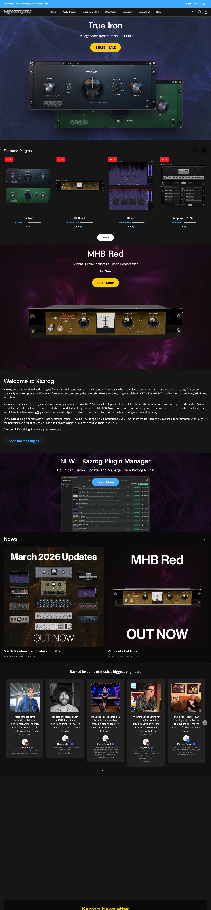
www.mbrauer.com (186, 757)
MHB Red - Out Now (122, 651)
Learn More (105, 282)
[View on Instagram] (25, 742)
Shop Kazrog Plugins (24, 440)
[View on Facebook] (186, 738)
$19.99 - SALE (105, 47)
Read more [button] (24, 734)
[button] (6, 722)
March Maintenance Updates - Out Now (32, 651)
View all (105, 237)
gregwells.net (146, 761)
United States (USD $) (195, 3)
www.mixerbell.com (65, 752)
